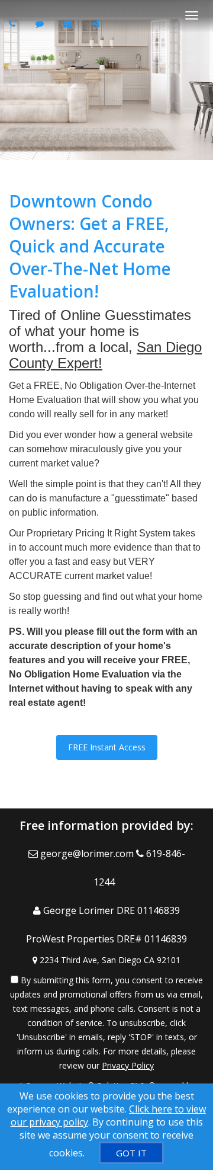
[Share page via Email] (97, 23)
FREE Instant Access (107, 747)
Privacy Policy (128, 1065)
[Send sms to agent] (41, 23)
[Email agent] (69, 23)
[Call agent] (13, 23)
